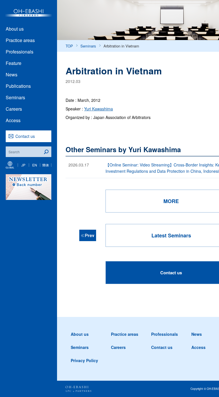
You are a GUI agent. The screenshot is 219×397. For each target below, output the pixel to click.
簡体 (45, 164)
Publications (18, 86)
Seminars (15, 97)
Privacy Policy (84, 360)
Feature (13, 63)
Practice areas (20, 40)
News (11, 74)
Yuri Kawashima (98, 109)
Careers (14, 109)
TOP (69, 46)
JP (23, 164)
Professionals (19, 51)
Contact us (25, 136)
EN (34, 164)
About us (15, 28)
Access (13, 120)
